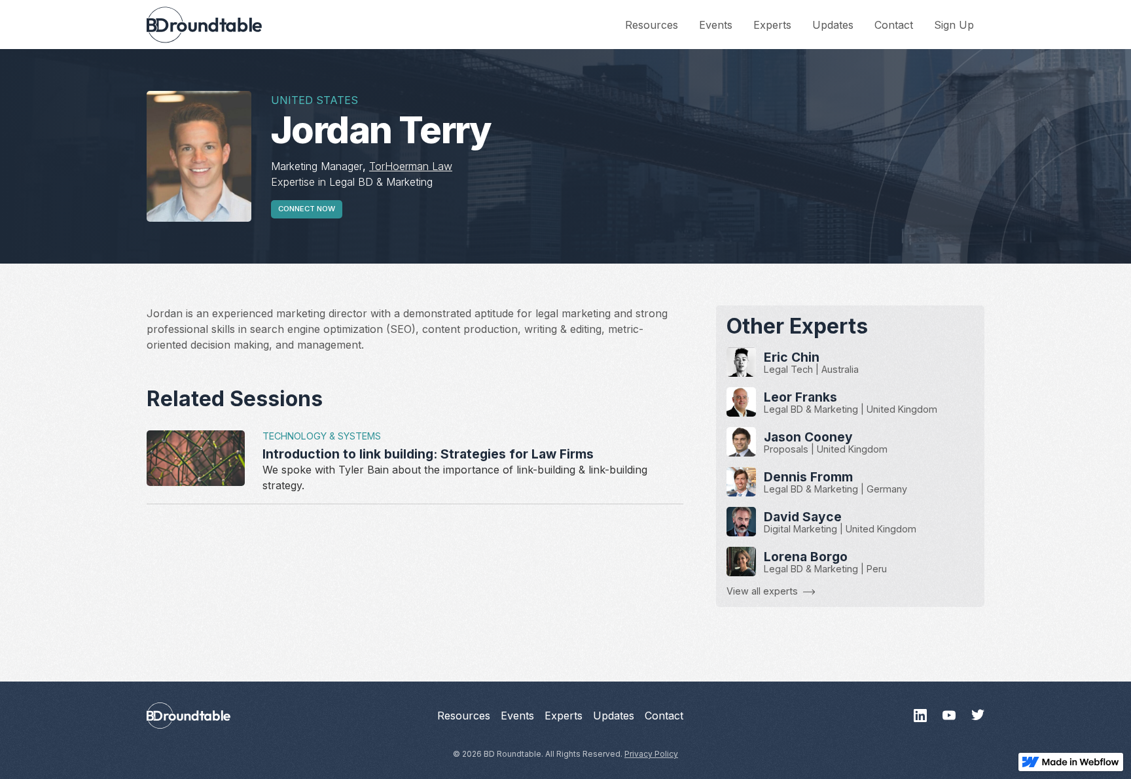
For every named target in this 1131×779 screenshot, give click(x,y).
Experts (772, 24)
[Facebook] (949, 715)
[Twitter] (977, 715)
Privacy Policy (651, 754)
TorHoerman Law (410, 166)
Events (715, 24)
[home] (204, 25)
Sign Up (954, 24)
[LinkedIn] (920, 715)
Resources (651, 24)
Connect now (306, 208)
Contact (893, 24)
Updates (832, 24)
